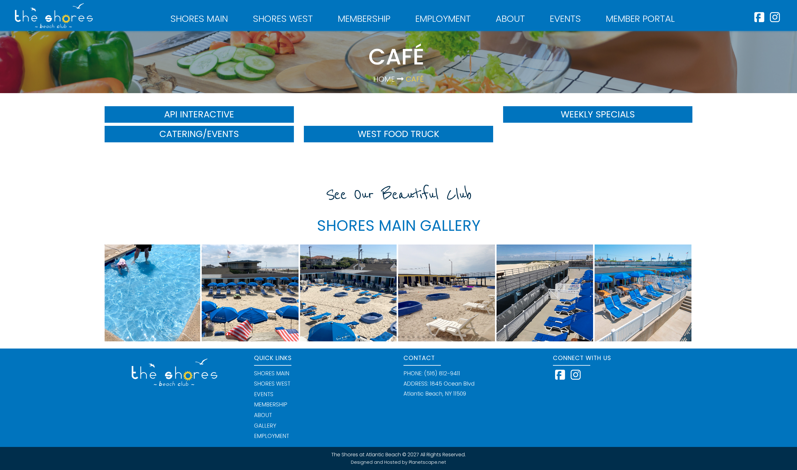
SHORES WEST (283, 18)
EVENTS (565, 18)
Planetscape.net (427, 462)
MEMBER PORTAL (640, 18)
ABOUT (510, 18)
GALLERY (265, 426)
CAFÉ (413, 79)
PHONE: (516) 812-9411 (431, 373)
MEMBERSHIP (364, 18)
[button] (338, 337)
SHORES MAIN (199, 18)
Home (384, 79)
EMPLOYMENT (443, 18)
